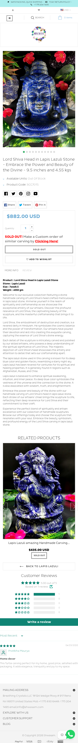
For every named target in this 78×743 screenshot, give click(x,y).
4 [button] (33, 152)
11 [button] (54, 152)
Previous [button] (4, 506)
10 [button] (51, 152)
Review (27, 270)
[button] (22, 594)
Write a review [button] (39, 622)
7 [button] (42, 152)
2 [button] (27, 152)
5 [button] (36, 152)
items (68, 17)
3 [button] (30, 152)
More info (11, 270)
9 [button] (48, 152)
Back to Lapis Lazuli (41, 566)
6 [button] (39, 152)
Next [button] (74, 506)
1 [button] (24, 152)
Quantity (9, 228)
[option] (39, 99)
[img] (7, 646)
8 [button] (45, 152)
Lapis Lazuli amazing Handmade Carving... (39, 543)
